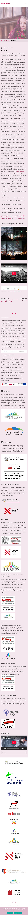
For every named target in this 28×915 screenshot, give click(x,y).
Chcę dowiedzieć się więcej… (7, 594)
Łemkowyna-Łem (20, 171)
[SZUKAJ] (25, 752)
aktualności (6, 40)
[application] (14, 743)
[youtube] (15, 313)
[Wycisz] (23, 748)
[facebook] (12, 313)
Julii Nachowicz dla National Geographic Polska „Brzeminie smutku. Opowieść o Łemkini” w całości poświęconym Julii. (13, 216)
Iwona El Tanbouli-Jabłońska (16, 291)
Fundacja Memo (5, 3)
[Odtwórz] (3, 748)
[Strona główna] (1, 40)
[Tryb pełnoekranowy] (25, 748)
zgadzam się (10, 913)
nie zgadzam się (18, 913)
